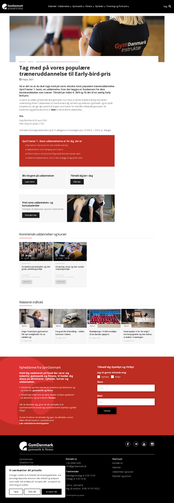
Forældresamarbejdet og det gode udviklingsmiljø (36, 267)
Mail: (100, 395)
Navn (100, 381)
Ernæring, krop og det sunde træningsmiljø (70, 267)
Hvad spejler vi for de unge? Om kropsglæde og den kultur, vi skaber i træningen (137, 334)
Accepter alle (51, 491)
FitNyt (117, 376)
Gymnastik (77, 6)
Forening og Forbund (116, 6)
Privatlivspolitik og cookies (75, 495)
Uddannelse (63, 6)
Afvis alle (32, 491)
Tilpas (16, 491)
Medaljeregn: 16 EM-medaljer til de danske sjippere (103, 333)
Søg (165, 6)
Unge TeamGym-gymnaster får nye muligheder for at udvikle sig (34, 334)
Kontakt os (117, 463)
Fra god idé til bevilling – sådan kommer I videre (69, 333)
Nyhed (31, 62)
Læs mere (29, 181)
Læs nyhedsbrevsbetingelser (34, 423)
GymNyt (104, 376)
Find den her (31, 215)
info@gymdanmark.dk (76, 466)
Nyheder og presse (121, 476)
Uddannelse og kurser (122, 471)
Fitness (88, 6)
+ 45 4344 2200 (73, 463)
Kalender (52, 6)
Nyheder (99, 6)
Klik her (77, 181)
